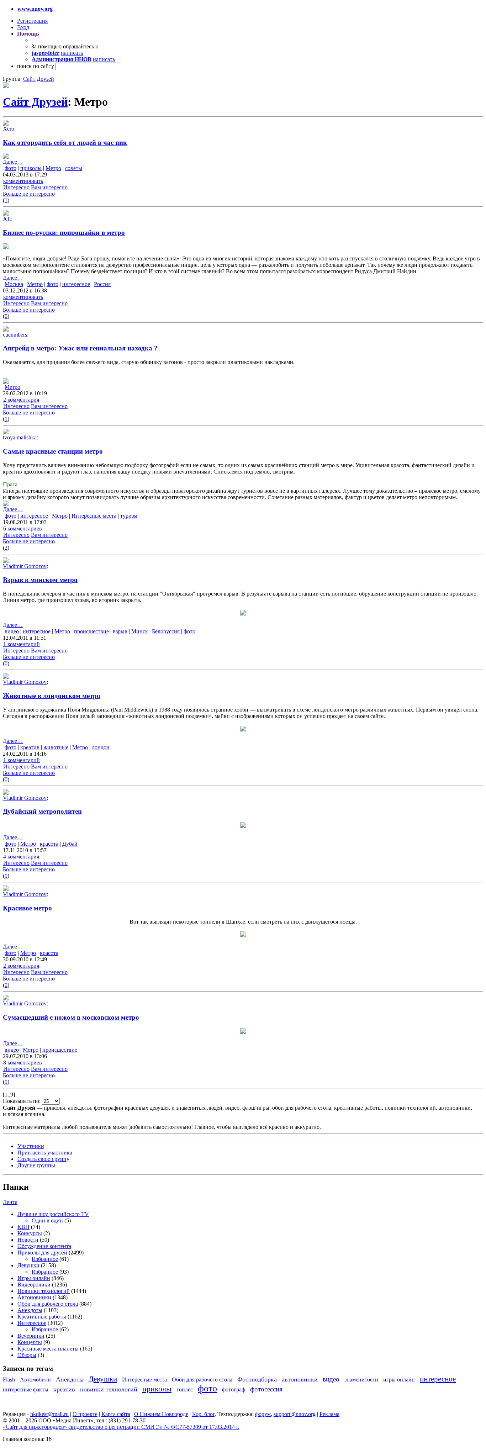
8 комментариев (22, 1062)
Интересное (31, 1323)
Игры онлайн (33, 1278)
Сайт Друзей (38, 79)
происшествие (91, 631)
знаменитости (361, 1379)
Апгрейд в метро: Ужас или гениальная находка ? (80, 348)
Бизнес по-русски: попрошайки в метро (64, 232)
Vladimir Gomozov (25, 566)
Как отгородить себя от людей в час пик (65, 142)
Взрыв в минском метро (40, 579)
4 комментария (21, 857)
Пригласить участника (44, 1153)
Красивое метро (27, 908)
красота (49, 844)
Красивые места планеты (48, 1349)
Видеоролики (34, 1284)
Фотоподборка (257, 1379)
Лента (10, 1202)
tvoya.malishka (20, 437)
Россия (102, 284)
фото (10, 168)
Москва (14, 284)
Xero (8, 129)
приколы (31, 168)
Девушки (28, 1265)
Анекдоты (29, 1310)
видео (12, 631)
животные (55, 747)
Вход (23, 27)
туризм (128, 516)
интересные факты (25, 1389)
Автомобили (35, 1379)
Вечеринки (30, 1336)
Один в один (47, 1220)
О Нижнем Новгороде (161, 1414)
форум (263, 1414)
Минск (139, 631)
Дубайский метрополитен (42, 811)
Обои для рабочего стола (47, 1304)
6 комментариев (22, 528)
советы (73, 168)
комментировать (23, 181)
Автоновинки (34, 1297)
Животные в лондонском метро (51, 695)
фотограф (233, 1389)
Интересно (16, 187)
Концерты (29, 1342)
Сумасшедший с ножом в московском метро (71, 1017)
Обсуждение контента (44, 1246)
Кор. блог (203, 1414)
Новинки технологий (43, 1291)
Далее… (13, 162)
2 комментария (21, 400)
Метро (53, 168)
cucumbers (15, 335)
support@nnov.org (295, 1414)
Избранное (45, 1259)
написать (72, 53)
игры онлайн (399, 1379)
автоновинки (300, 1379)
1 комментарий (21, 644)
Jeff (7, 219)
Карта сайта (115, 1414)
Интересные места (94, 516)
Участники (30, 1146)
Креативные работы (41, 1317)
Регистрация (32, 21)
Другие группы (36, 1165)
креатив (29, 747)
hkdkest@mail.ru (49, 1414)
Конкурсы (29, 1233)
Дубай (70, 844)
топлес (184, 1389)
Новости (27, 1240)
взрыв (120, 631)
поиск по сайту (35, 66)
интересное (76, 284)
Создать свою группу (43, 1159)
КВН (23, 1227)
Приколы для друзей (42, 1252)
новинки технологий (108, 1389)
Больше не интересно (29, 194)
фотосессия (266, 1389)
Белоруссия (166, 631)
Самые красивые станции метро (53, 451)
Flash (9, 1379)
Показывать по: (22, 1101)
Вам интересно (49, 187)
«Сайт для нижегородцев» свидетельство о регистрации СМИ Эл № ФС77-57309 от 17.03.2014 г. (121, 1427)
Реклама (329, 1414)
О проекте (85, 1414)
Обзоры (26, 1355)
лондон (101, 747)
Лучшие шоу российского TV (53, 1214)
